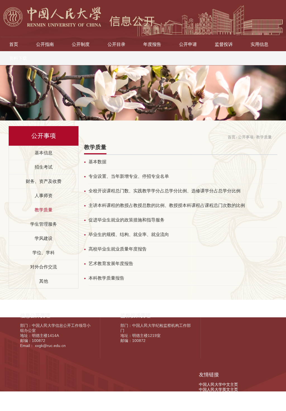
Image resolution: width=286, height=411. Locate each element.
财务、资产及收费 (43, 181)
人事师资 (44, 195)
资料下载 (18, 58)
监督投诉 (224, 44)
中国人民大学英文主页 (218, 389)
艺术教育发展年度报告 (111, 263)
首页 (13, 44)
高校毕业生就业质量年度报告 (118, 249)
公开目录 (116, 44)
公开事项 (246, 137)
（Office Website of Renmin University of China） (242, 394)
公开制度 (81, 44)
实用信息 (259, 44)
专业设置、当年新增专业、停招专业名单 (129, 176)
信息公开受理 (35, 315)
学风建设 (44, 238)
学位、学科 (43, 252)
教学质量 (44, 209)
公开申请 (188, 44)
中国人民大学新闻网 (216, 399)
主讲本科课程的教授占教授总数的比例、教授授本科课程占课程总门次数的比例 (167, 205)
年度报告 (152, 44)
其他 (43, 281)
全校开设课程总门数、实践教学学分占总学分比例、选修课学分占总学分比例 (164, 190)
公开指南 (45, 44)
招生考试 (44, 166)
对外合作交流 (43, 266)
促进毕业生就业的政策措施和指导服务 (127, 220)
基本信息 (44, 152)
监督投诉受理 (135, 315)
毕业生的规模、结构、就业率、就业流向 (129, 234)
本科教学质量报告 (106, 278)
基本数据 (97, 161)
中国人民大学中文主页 (218, 384)
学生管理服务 (43, 223)
